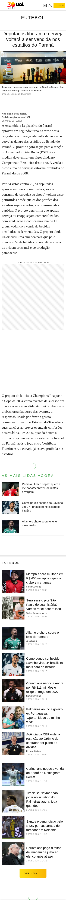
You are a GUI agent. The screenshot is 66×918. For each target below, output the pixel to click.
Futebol (33, 17)
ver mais (30, 873)
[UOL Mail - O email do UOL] (45, 5)
